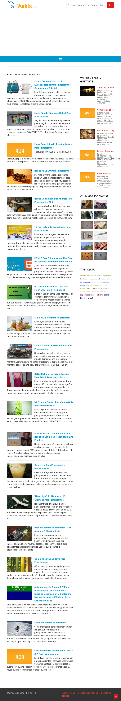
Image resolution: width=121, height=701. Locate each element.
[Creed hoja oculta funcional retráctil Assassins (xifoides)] (100, 235)
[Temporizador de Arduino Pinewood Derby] (86, 204)
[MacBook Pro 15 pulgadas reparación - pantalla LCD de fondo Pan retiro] (87, 177)
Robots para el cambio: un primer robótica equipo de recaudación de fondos (53, 437)
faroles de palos (86, 279)
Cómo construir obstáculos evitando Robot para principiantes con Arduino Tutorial (52, 85)
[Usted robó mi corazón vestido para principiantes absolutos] (19, 380)
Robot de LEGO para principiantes (52, 170)
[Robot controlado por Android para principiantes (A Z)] (19, 205)
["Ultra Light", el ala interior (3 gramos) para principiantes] (19, 502)
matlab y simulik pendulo (101, 276)
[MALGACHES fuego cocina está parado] (87, 134)
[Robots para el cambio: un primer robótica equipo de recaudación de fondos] (19, 440)
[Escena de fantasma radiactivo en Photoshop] (87, 155)
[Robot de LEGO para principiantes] (19, 177)
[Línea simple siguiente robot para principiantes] (19, 119)
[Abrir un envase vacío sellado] (100, 225)
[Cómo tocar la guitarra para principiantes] (19, 565)
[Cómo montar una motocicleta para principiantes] (19, 352)
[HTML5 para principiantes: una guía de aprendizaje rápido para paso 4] (19, 264)
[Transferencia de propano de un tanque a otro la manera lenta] (100, 214)
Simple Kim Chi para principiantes (52, 317)
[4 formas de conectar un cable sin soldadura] (86, 256)
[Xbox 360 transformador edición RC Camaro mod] (87, 91)
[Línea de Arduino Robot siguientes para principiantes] (19, 150)
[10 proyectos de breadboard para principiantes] (19, 233)
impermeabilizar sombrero (91, 295)
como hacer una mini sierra (98, 288)
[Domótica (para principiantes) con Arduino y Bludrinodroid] (19, 534)
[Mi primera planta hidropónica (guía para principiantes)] (19, 408)
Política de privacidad (88, 693)
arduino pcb (85, 276)
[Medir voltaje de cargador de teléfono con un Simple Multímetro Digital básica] (100, 245)
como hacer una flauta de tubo (93, 292)
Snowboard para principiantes (50, 622)
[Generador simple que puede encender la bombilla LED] (100, 256)
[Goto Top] (116, 696)
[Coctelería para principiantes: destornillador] (19, 471)
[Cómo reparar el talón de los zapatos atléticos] (86, 214)
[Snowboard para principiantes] (19, 629)
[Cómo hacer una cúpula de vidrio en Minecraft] (86, 245)
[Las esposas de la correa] (86, 225)
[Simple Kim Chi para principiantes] (19, 324)
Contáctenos (69, 693)
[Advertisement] (60, 33)
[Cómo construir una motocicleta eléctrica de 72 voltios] (100, 204)
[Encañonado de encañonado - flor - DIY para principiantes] (19, 657)
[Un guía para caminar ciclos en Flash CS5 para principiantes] (19, 293)
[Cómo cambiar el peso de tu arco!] (87, 113)
